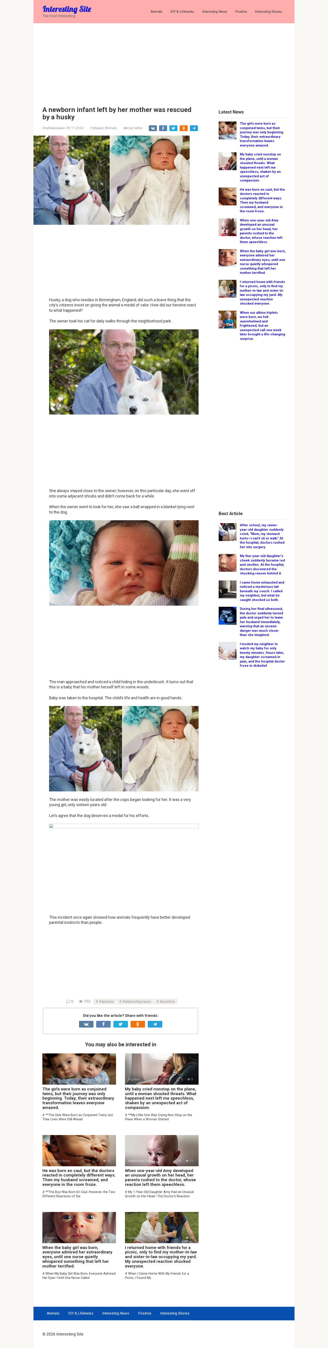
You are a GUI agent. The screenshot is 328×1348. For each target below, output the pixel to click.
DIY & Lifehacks (182, 12)
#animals (106, 1001)
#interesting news (136, 1001)
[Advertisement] (164, 61)
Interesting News (214, 12)
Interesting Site (67, 9)
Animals (156, 12)
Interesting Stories (268, 12)
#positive (167, 1001)
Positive (241, 12)
